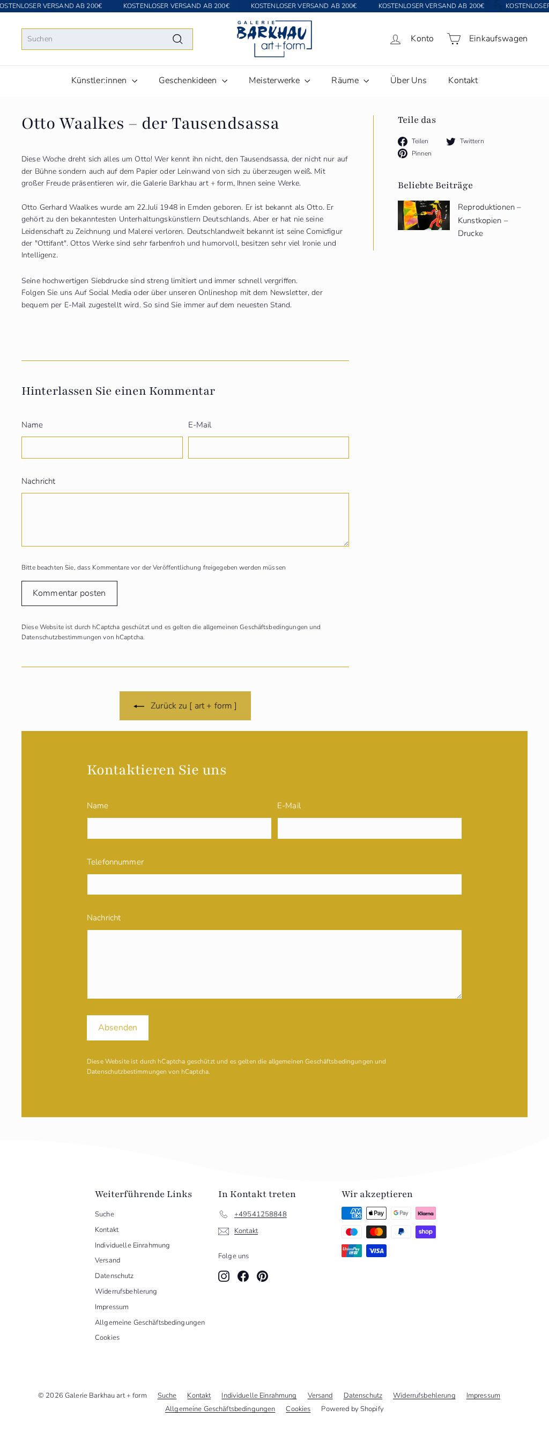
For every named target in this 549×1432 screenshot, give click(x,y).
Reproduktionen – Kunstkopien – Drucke (489, 220)
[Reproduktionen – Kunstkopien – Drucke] (424, 215)
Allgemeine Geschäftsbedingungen (150, 1322)
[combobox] (107, 39)
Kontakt (463, 80)
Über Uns (408, 80)
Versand (107, 1260)
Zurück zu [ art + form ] (193, 706)
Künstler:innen (100, 80)
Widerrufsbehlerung (126, 1291)
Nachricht (38, 481)
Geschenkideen (189, 80)
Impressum (112, 1307)
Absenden (117, 1028)
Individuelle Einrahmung (132, 1245)
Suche (104, 1214)
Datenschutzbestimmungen (61, 637)
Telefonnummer (115, 862)
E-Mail (200, 424)
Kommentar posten (69, 593)
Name (32, 424)
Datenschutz (114, 1276)
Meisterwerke (275, 80)
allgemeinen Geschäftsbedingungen (255, 627)
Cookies (107, 1337)
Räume (346, 80)
